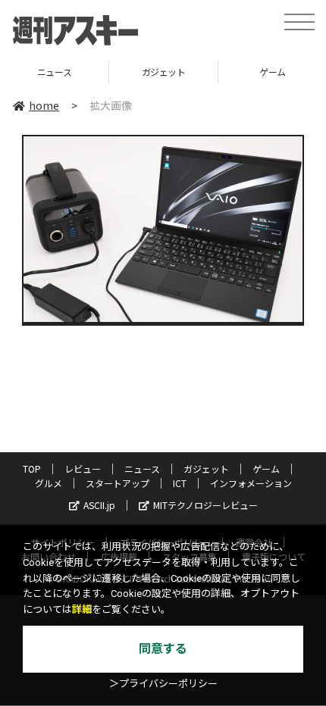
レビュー (82, 468)
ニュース (142, 468)
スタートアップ (117, 482)
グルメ (48, 482)
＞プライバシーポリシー (163, 683)
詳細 (82, 609)
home (44, 105)
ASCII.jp (99, 504)
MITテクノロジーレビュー (205, 504)
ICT (180, 482)
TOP (32, 468)
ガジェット (101, 71)
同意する (163, 649)
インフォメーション (251, 482)
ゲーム (209, 71)
